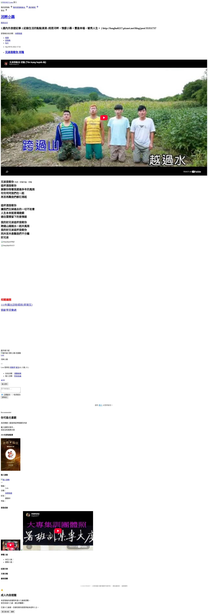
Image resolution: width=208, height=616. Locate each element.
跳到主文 (4, 23)
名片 (7, 43)
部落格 (7, 40)
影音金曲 (17, 376)
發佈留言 (4, 397)
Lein (2, 355)
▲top (3, 380)
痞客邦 (12, 367)
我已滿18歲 (5, 612)
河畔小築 (8, 17)
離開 (12, 612)
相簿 (7, 38)
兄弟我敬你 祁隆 (14, 52)
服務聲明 (124, 586)
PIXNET (87, 586)
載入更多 (4, 384)
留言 (17, 367)
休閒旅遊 (18, 33)
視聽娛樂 (17, 373)
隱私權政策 (116, 586)
